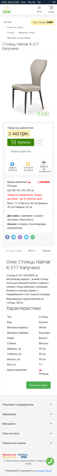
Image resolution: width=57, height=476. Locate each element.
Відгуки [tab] (47, 250)
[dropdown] (50, 461)
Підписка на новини (14, 443)
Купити (24, 142)
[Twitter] (26, 238)
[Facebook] (7, 238)
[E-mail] (32, 238)
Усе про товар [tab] (14, 250)
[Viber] (20, 238)
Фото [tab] (32, 250)
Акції (23, 2)
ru (54, 2)
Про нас (31, 2)
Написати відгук (38, 385)
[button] (51, 54)
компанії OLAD (44, 471)
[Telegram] (13, 238)
